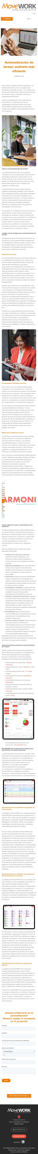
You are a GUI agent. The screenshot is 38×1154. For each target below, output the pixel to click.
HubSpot (29, 663)
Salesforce (26, 667)
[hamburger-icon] (34, 13)
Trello (12, 695)
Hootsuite (9, 691)
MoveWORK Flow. (20, 745)
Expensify (9, 678)
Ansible (29, 671)
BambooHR (9, 682)
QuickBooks (27, 676)
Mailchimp (9, 665)
